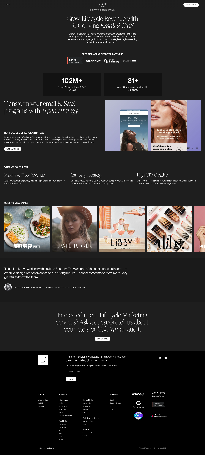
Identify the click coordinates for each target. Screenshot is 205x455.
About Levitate (43, 400)
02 (192, 148)
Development (63, 406)
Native (61, 439)
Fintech (112, 409)
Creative (86, 430)
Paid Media (63, 421)
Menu (8, 5)
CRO (84, 424)
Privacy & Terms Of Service (147, 448)
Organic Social (87, 406)
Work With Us (191, 5)
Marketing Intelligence (91, 418)
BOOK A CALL (102, 339)
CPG (111, 406)
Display (61, 433)
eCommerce (63, 400)
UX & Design (63, 409)
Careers (41, 406)
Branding (85, 436)
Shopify (61, 412)
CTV (60, 430)
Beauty (112, 400)
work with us (13, 149)
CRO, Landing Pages (65, 415)
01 (188, 148)
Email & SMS (87, 403)
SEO (84, 412)
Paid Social (62, 427)
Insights (40, 403)
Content (85, 409)
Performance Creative (90, 433)
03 (197, 148)
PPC (60, 436)
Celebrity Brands (115, 403)
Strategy (61, 403)
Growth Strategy (88, 421)
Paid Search (62, 424)
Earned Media (88, 400)
